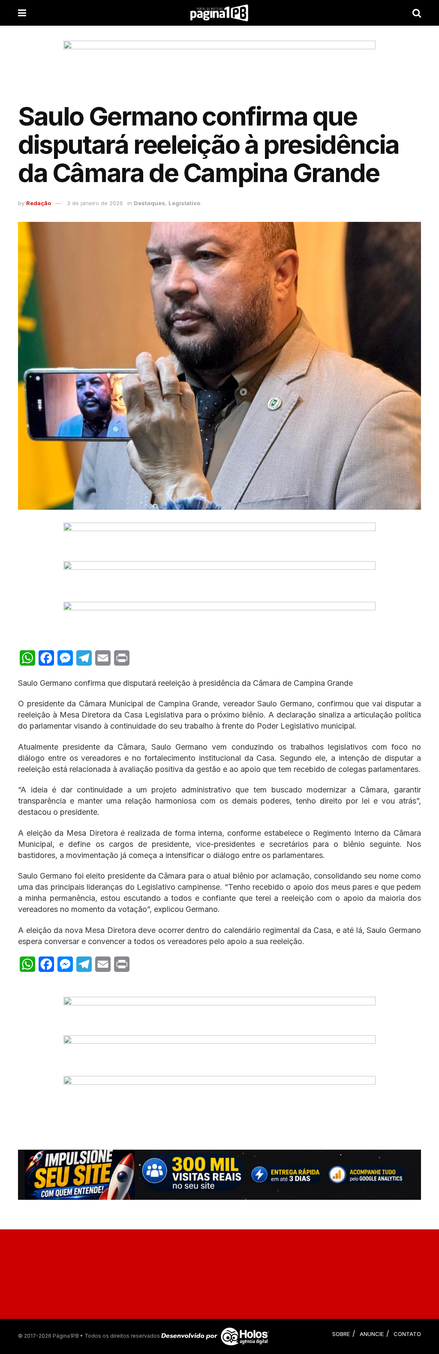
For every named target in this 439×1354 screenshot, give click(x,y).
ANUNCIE (372, 1333)
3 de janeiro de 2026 (95, 203)
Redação (38, 203)
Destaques (149, 203)
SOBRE (341, 1333)
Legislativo (184, 203)
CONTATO (407, 1333)
